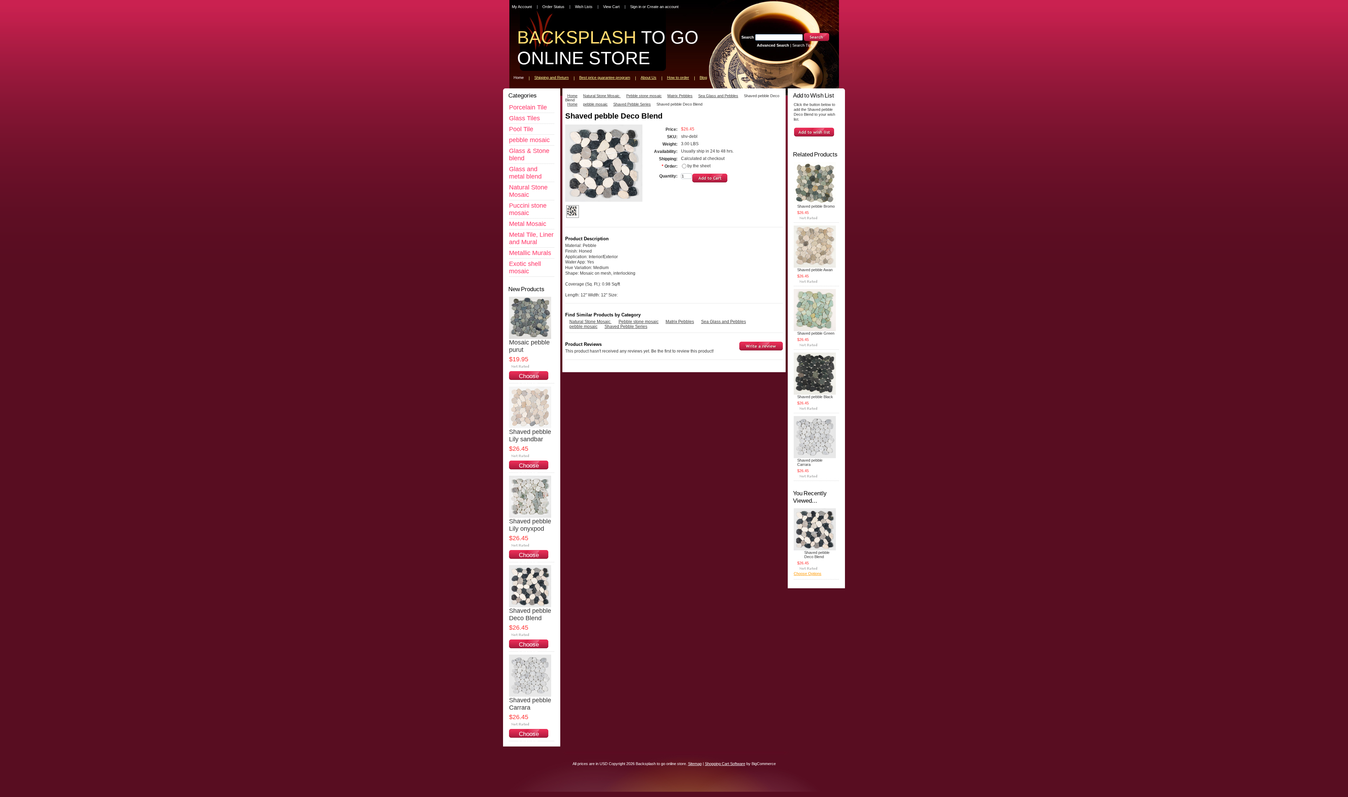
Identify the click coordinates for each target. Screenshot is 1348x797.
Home (572, 96)
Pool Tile (521, 129)
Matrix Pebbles (680, 96)
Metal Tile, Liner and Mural (531, 238)
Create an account (663, 7)
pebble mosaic (529, 139)
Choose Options (528, 380)
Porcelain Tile (528, 107)
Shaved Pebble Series (632, 104)
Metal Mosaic (527, 223)
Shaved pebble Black (815, 397)
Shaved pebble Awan (815, 270)
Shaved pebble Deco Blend (530, 614)
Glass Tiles (524, 118)
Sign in (635, 7)
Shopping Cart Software (725, 764)
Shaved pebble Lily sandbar (530, 435)
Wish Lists (584, 7)
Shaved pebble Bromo (816, 206)
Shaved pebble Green (815, 333)
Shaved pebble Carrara (530, 704)
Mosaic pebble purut (529, 346)
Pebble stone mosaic (644, 96)
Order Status (553, 7)
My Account (522, 7)
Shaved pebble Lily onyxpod (530, 525)
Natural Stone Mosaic (528, 191)
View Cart (611, 7)
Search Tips (802, 45)
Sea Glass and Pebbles (718, 96)
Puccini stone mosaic (528, 209)
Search (747, 37)
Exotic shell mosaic (525, 267)
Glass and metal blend (525, 173)
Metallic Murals (530, 252)
